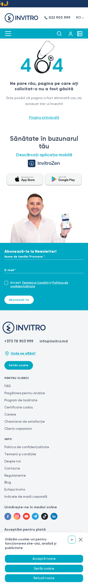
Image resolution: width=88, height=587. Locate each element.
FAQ (7, 386)
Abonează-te (19, 299)
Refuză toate (44, 578)
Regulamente (15, 475)
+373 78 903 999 (18, 341)
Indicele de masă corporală (25, 496)
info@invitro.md (54, 341)
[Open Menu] (8, 33)
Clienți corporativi (18, 428)
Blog (7, 482)
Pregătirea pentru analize (24, 393)
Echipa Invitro (14, 489)
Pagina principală (44, 117)
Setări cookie (18, 365)
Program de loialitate (20, 400)
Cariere (10, 414)
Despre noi (12, 461)
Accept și (39, 284)
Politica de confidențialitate (26, 447)
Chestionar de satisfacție (24, 421)
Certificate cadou (18, 407)
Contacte (12, 468)
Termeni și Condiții (35, 282)
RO (78, 17)
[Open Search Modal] (59, 33)
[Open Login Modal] (70, 33)
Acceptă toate (44, 559)
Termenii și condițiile (20, 454)
